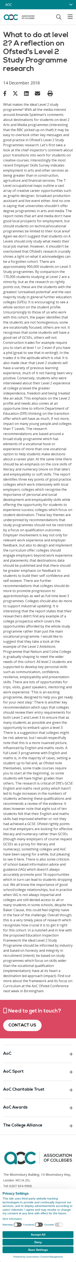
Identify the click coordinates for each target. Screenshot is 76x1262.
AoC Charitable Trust (23, 1090)
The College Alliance (22, 1126)
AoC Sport (13, 1072)
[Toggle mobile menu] (67, 17)
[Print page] (50, 93)
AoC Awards (15, 1108)
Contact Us (22, 1025)
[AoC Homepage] (19, 16)
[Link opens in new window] (5, 93)
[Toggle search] (58, 17)
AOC (8, 4)
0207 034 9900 (20, 1186)
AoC (7, 1054)
